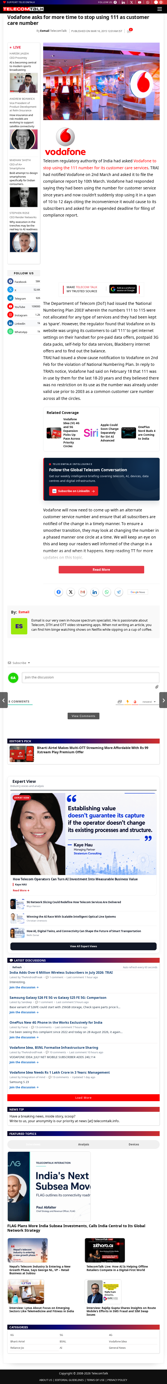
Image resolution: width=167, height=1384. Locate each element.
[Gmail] (83, 592)
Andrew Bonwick (22, 99)
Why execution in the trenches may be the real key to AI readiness (23, 225)
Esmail (44, 31)
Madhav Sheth (20, 160)
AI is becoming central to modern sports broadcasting (23, 66)
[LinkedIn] (95, 592)
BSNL (63, 1341)
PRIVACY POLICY (117, 1380)
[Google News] (138, 592)
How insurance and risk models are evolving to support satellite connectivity (22, 120)
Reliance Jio (17, 1348)
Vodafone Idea (118, 1341)
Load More (83, 1098)
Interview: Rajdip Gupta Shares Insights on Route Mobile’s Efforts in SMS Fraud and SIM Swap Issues (121, 1311)
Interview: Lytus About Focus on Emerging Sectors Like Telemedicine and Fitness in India (41, 1309)
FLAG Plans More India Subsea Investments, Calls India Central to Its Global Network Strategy (76, 1227)
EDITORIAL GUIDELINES (69, 1380)
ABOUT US (45, 1380)
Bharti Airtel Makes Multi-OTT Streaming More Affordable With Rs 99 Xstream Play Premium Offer (92, 750)
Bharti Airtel (17, 1341)
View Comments (83, 716)
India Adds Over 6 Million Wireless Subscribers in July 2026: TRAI (61, 972)
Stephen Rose (19, 213)
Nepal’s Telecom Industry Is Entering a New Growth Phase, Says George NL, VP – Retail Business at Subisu (39, 1270)
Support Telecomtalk (21, 2)
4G (110, 1335)
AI (61, 1348)
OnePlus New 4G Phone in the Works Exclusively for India (56, 1022)
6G (12, 1335)
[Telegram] (119, 592)
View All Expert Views (83, 946)
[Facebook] (59, 592)
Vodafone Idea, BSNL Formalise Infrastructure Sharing (54, 1047)
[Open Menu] (159, 9)
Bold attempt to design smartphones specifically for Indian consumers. (24, 178)
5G (61, 1335)
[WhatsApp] (107, 592)
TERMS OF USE (95, 1380)
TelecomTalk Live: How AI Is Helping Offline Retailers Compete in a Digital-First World (117, 1268)
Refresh (17, 967)
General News (117, 1348)
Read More (101, 569)
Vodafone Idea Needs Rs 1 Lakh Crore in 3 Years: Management (60, 1072)
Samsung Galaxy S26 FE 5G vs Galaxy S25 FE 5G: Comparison (58, 998)
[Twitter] (71, 592)
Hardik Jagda (19, 53)
